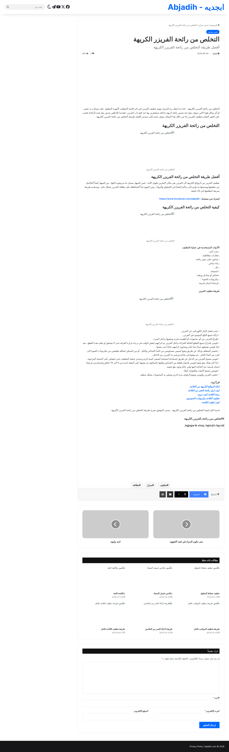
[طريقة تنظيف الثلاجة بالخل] (103, 614)
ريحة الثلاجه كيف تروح (208, 394)
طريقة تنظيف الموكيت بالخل (206, 629)
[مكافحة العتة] (103, 578)
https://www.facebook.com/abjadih (179, 198)
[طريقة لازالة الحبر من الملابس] (151, 614)
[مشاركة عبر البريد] (170, 494)
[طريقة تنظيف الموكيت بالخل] (198, 614)
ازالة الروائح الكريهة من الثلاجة (204, 386)
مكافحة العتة (119, 593)
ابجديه (215, 53)
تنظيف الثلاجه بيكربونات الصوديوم (202, 398)
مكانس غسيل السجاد (162, 593)
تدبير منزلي (203, 25)
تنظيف (163, 485)
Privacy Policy (196, 746)
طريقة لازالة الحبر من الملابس (158, 629)
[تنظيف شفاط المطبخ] (198, 578)
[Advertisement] (150, 80)
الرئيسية (214, 25)
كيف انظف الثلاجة (210, 402)
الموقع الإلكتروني (141, 711)
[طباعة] (163, 494)
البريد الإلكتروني (211, 711)
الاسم (216, 697)
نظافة (136, 485)
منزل (149, 485)
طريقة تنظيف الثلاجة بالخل (113, 629)
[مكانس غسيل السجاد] (151, 578)
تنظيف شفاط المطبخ (210, 593)
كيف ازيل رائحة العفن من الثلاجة (203, 390)
